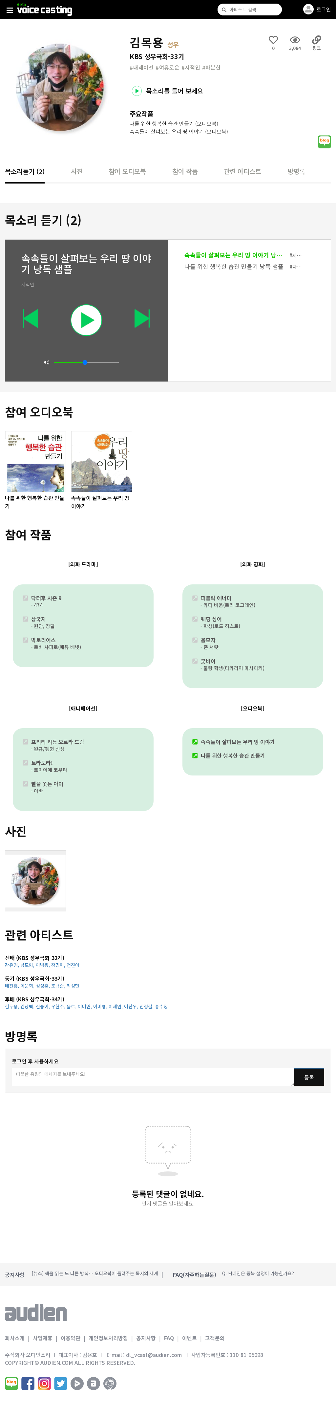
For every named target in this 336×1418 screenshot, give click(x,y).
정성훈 (43, 985)
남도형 (28, 965)
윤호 (72, 1006)
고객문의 (215, 1338)
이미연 (85, 1006)
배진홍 (12, 985)
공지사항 (146, 1338)
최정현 (73, 985)
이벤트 (189, 1338)
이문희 (28, 985)
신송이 (43, 1006)
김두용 (12, 1006)
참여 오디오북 (127, 171)
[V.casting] (44, 11)
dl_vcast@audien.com (154, 1355)
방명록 (296, 171)
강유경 (12, 965)
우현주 (59, 1006)
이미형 (101, 1006)
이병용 (43, 965)
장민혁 (59, 965)
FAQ (169, 1338)
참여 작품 (185, 171)
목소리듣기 (25, 171)
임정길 (147, 1006)
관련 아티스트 (242, 171)
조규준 (59, 985)
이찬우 (131, 1006)
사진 (77, 171)
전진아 (73, 965)
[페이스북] (27, 1383)
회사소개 (15, 1338)
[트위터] (60, 1383)
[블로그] (11, 1383)
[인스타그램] (44, 1383)
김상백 (28, 1006)
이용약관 (70, 1338)
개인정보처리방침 (108, 1338)
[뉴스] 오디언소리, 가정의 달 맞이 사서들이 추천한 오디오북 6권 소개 (99, 1274)
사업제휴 (42, 1338)
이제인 (116, 1006)
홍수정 (161, 1006)
